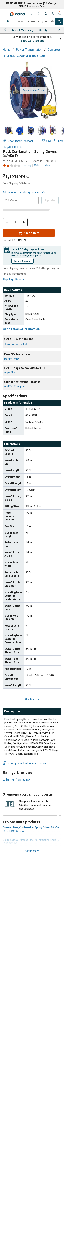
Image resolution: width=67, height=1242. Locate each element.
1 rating (26, 165)
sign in (22, 6)
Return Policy (11, 358)
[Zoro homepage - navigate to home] (17, 14)
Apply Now (10, 372)
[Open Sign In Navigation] (52, 14)
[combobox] (39, 21)
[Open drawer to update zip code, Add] (7, 21)
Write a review (42, 165)
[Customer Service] (46, 14)
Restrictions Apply (36, 5)
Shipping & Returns (13, 279)
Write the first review (16, 780)
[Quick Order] (39, 14)
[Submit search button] (59, 21)
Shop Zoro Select (32, 41)
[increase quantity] (24, 222)
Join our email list (15, 344)
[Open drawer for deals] (32, 14)
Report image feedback (20, 141)
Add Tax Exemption (15, 386)
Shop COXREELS (12, 147)
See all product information (21, 329)
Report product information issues (26, 763)
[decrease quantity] (7, 222)
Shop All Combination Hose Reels (25, 56)
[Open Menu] (4, 14)
